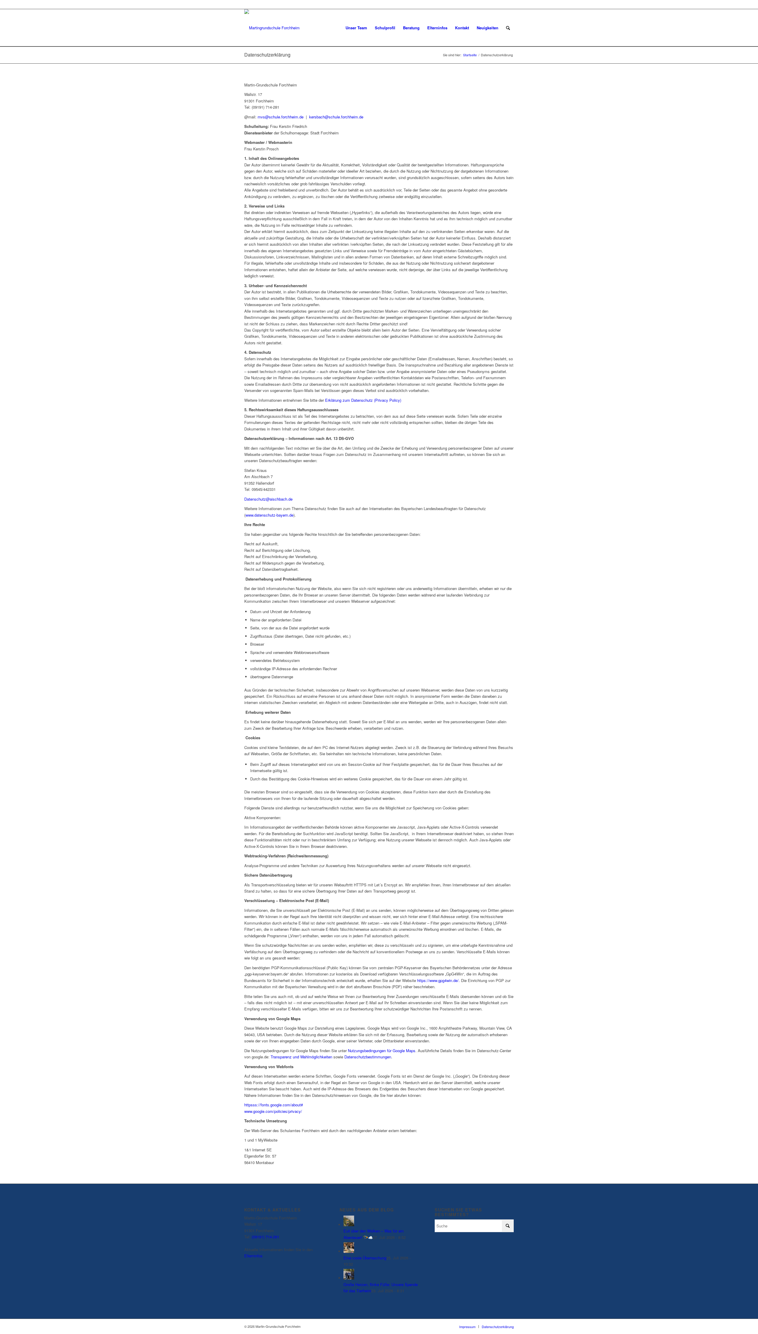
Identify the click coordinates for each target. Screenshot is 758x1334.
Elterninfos (253, 1256)
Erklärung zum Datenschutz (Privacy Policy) (363, 400)
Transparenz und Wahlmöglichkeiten (301, 1057)
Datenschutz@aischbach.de (268, 499)
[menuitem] (356, 27)
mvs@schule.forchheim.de (280, 117)
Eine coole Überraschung (364, 1258)
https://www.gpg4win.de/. (438, 980)
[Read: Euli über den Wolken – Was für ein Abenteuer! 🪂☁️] (348, 1224)
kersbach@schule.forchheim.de (336, 117)
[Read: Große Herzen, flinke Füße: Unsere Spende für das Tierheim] (348, 1278)
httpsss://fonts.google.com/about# (273, 1105)
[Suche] (508, 27)
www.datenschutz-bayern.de (269, 515)
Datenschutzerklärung (267, 54)
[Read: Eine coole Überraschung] (348, 1251)
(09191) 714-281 (265, 1237)
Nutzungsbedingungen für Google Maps (381, 1050)
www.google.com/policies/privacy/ (273, 1111)
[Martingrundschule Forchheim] (272, 27)
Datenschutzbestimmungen (367, 1057)
